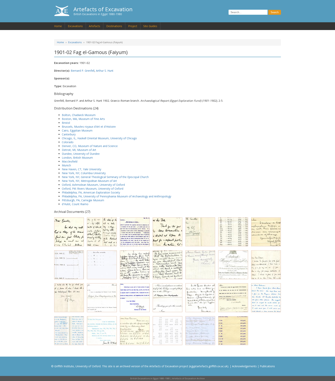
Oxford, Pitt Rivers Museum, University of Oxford (92, 188)
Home (58, 26)
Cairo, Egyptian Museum (77, 130)
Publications (267, 366)
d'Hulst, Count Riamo (75, 204)
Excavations (75, 26)
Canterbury (69, 134)
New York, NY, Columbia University (84, 173)
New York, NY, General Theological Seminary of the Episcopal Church (105, 177)
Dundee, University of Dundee (81, 154)
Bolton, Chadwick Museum (79, 115)
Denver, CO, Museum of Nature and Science (90, 146)
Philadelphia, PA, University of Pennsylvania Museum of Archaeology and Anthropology (116, 196)
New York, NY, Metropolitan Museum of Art (89, 181)
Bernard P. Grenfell (82, 70)
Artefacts (94, 26)
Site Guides (150, 26)
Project (132, 26)
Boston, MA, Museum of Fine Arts (83, 119)
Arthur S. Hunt (104, 70)
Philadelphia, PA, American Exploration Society (91, 192)
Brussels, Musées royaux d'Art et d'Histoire (89, 126)
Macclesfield (69, 161)
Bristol (66, 123)
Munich (66, 165)
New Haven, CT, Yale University (81, 169)
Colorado (67, 142)
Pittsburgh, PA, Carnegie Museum (83, 200)
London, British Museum (77, 157)
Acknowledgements (244, 366)
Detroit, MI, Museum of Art (79, 150)
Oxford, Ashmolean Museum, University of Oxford (93, 185)
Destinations (114, 26)
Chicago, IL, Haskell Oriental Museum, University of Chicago (99, 138)
